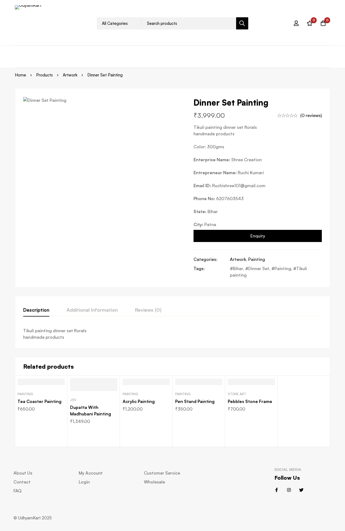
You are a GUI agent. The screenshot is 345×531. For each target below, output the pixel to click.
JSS (73, 400)
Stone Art (237, 394)
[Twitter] (301, 490)
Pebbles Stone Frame (250, 401)
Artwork (70, 75)
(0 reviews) (311, 115)
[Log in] (296, 23)
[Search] (242, 23)
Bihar (238, 268)
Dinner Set (258, 268)
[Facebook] (276, 490)
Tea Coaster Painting (39, 401)
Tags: (199, 268)
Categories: (205, 259)
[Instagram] (289, 490)
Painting (256, 259)
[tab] (36, 310)
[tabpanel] (172, 333)
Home (20, 75)
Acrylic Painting (139, 401)
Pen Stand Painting (195, 401)
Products (44, 75)
